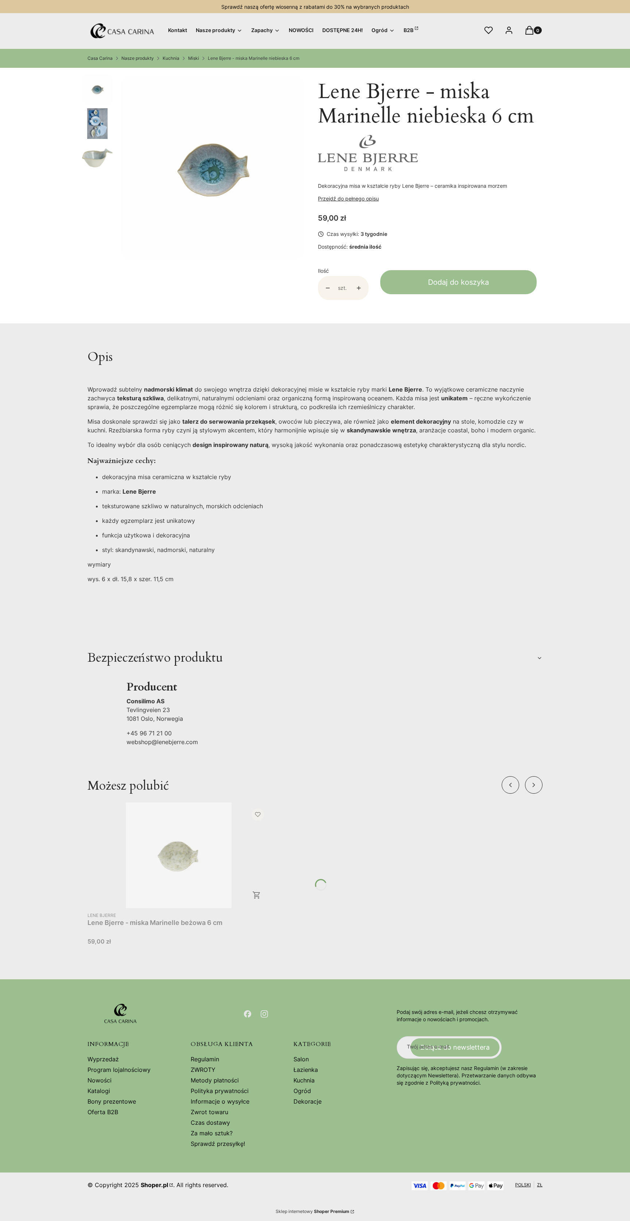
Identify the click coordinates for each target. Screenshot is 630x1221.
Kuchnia (171, 58)
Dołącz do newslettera (455, 1047)
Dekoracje (307, 1101)
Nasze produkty (137, 58)
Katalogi (99, 1090)
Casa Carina (100, 58)
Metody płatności (215, 1080)
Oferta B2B (103, 1112)
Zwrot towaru (209, 1112)
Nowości (100, 1080)
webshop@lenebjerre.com (162, 742)
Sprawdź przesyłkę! (218, 1143)
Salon (301, 1059)
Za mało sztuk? (212, 1133)
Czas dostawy (210, 1122)
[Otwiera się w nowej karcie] (247, 1013)
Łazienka (305, 1069)
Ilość (323, 271)
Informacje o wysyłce (220, 1101)
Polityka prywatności (220, 1090)
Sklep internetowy (312, 1211)
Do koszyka (256, 895)
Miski (193, 58)
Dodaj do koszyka (458, 282)
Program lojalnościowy (119, 1069)
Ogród (302, 1090)
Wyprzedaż (103, 1059)
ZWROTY (203, 1069)
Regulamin (205, 1059)
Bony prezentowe (112, 1101)
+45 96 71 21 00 (149, 733)
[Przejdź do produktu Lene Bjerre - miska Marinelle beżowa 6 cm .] (179, 855)
